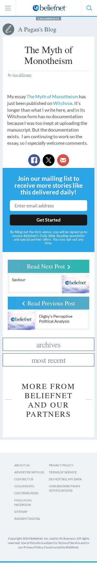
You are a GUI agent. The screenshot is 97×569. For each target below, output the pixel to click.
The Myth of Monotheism (52, 96)
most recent (48, 360)
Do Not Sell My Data (65, 479)
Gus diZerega (21, 75)
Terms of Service (63, 472)
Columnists (48, 18)
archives (48, 344)
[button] (89, 8)
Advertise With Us (29, 472)
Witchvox (62, 103)
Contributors (26, 493)
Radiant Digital (27, 519)
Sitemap (20, 512)
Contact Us (23, 479)
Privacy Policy (61, 465)
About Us (21, 465)
